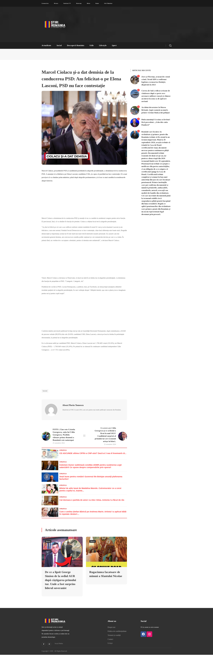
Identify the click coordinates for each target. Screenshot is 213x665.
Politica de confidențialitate (119, 651)
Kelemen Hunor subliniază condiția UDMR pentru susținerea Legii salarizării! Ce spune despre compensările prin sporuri (90, 482)
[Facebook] (143, 654)
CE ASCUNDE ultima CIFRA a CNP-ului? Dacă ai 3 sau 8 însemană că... (92, 469)
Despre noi (112, 647)
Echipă (110, 663)
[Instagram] (149, 654)
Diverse (48, 557)
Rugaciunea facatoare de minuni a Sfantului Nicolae (105, 592)
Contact (111, 659)
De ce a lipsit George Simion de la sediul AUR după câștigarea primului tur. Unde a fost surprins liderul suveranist (62, 598)
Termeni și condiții (115, 655)
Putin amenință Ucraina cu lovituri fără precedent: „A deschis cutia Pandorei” (153, 124)
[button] (170, 45)
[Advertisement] (128, 24)
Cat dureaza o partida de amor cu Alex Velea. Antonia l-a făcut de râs (91, 516)
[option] (62, 586)
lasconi (45, 404)
